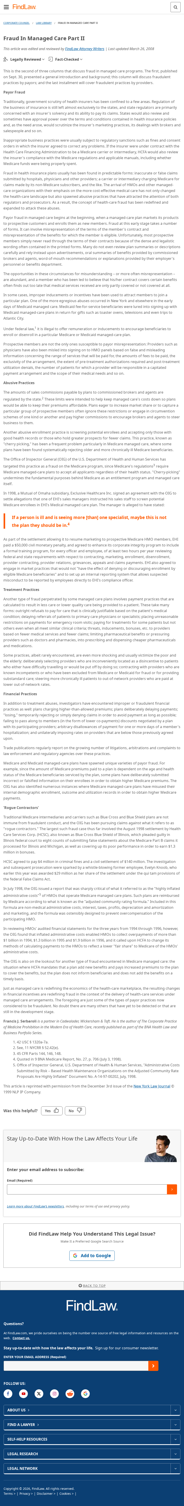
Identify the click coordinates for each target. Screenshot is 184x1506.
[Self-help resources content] (175, 1439)
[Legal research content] (175, 1454)
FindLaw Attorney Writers (84, 48)
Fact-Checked (67, 59)
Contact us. (21, 1338)
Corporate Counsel (16, 23)
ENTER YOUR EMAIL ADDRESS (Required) (35, 1357)
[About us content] (175, 1410)
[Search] (176, 7)
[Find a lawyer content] (175, 1425)
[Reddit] (70, 1393)
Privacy (25, 1493)
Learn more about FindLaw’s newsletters (35, 1206)
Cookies (65, 1493)
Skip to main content (92, 5)
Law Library (44, 23)
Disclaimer (45, 1493)
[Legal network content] (175, 1468)
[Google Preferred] (85, 1393)
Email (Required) (20, 1180)
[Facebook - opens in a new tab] (8, 1393)
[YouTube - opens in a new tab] (23, 1393)
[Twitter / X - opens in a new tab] (39, 1393)
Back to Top (94, 1285)
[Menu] (6, 6)
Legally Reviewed (25, 59)
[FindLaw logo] (26, 7)
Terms (8, 1493)
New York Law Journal (152, 1086)
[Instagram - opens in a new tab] (54, 1393)
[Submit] (172, 1189)
